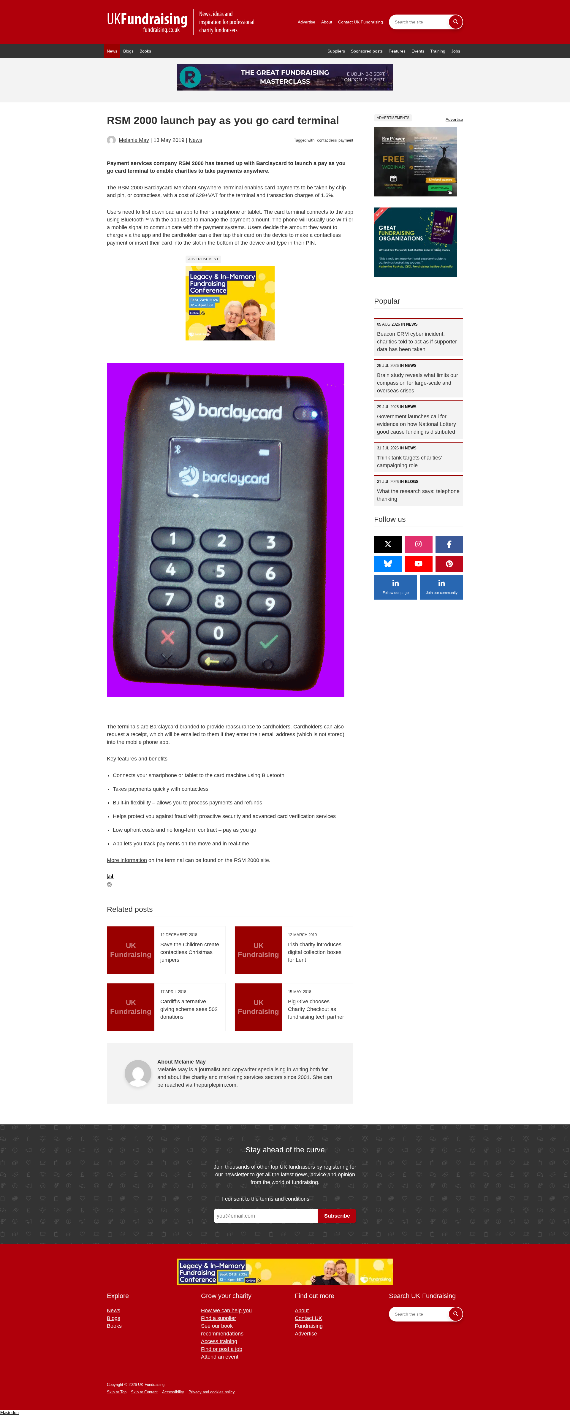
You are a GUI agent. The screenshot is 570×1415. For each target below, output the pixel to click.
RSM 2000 (130, 188)
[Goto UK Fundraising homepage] (181, 22)
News (112, 51)
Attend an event (219, 1357)
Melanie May (134, 140)
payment (345, 140)
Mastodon (9, 1412)
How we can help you (226, 1310)
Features (397, 51)
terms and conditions (284, 1199)
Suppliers (336, 51)
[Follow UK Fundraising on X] (388, 544)
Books (145, 51)
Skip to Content (144, 1392)
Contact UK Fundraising (360, 22)
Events (417, 51)
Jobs (455, 51)
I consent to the (265, 1199)
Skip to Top (116, 1392)
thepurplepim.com (215, 1085)
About (326, 22)
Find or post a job (221, 1349)
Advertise (306, 22)
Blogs (128, 51)
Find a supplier (218, 1318)
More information (127, 860)
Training (437, 51)
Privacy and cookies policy (212, 1392)
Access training (219, 1341)
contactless (327, 140)
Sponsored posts (367, 51)
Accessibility (173, 1392)
